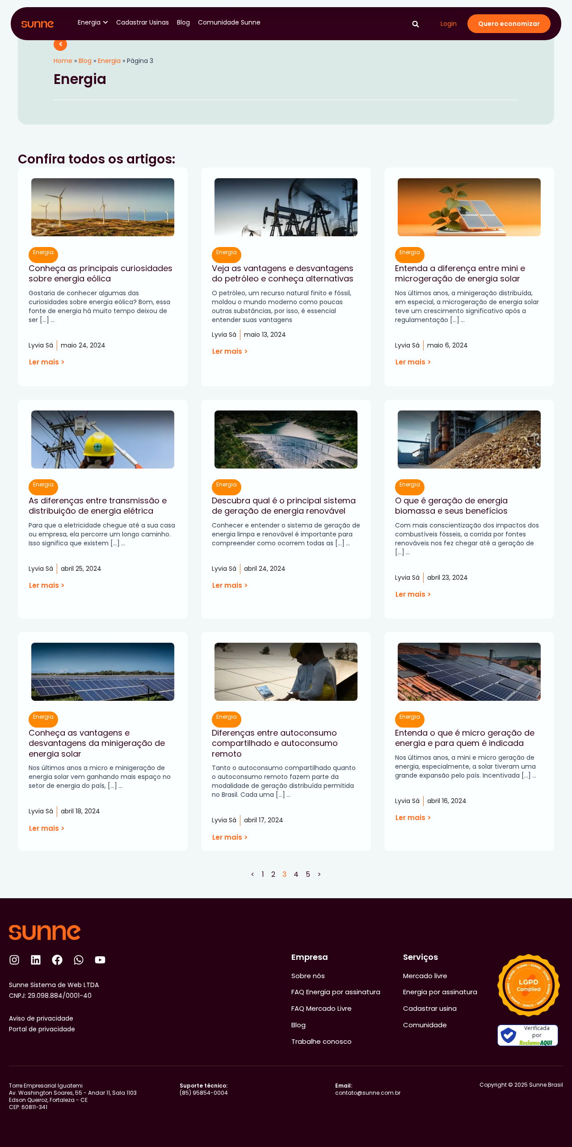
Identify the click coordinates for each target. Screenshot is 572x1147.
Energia (109, 60)
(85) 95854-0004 (204, 1089)
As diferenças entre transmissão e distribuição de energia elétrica (98, 505)
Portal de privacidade (42, 1029)
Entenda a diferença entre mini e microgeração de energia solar (460, 273)
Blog (85, 60)
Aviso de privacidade (41, 1018)
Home (63, 60)
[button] (415, 24)
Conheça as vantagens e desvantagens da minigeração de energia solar (97, 743)
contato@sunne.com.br (367, 1089)
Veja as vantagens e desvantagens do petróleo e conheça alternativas (282, 273)
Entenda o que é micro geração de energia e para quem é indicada (464, 738)
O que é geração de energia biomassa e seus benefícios (451, 505)
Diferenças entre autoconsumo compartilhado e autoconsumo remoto (275, 743)
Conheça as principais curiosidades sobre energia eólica (100, 273)
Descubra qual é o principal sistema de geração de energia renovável (284, 505)
